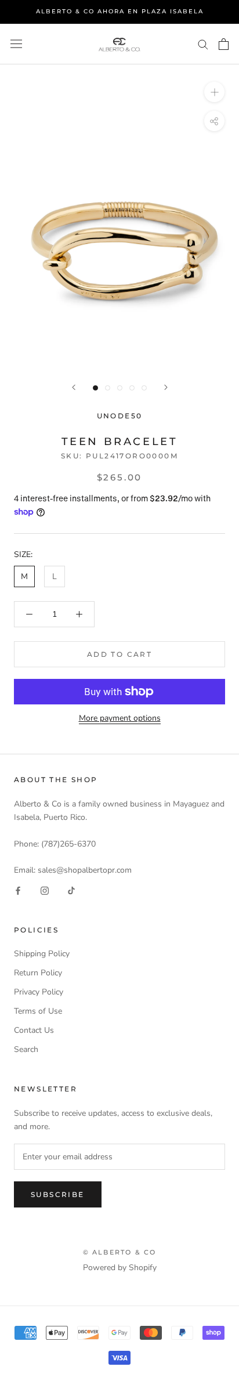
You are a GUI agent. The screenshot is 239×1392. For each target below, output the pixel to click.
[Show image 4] (132, 388)
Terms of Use (38, 1011)
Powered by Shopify (120, 1267)
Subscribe (58, 1194)
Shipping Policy (42, 953)
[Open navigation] (16, 43)
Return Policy (38, 972)
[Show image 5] (144, 388)
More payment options (120, 718)
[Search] (203, 44)
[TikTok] (71, 889)
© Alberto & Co (120, 1252)
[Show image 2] (107, 388)
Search (26, 1049)
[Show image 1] (95, 388)
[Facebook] (18, 889)
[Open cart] (224, 44)
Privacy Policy (38, 991)
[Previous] (73, 387)
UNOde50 (120, 415)
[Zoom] (214, 91)
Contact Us (34, 1030)
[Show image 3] (119, 388)
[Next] (166, 387)
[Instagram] (45, 889)
